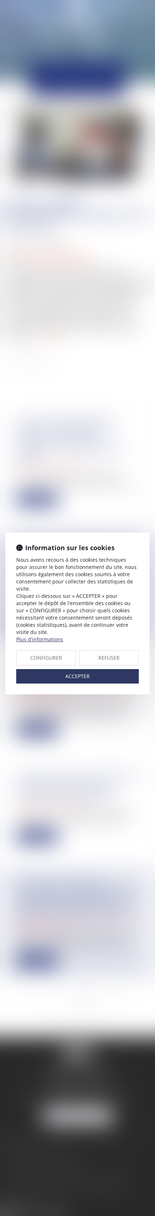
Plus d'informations (39, 639)
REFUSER (109, 657)
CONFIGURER (46, 657)
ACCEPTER (77, 676)
